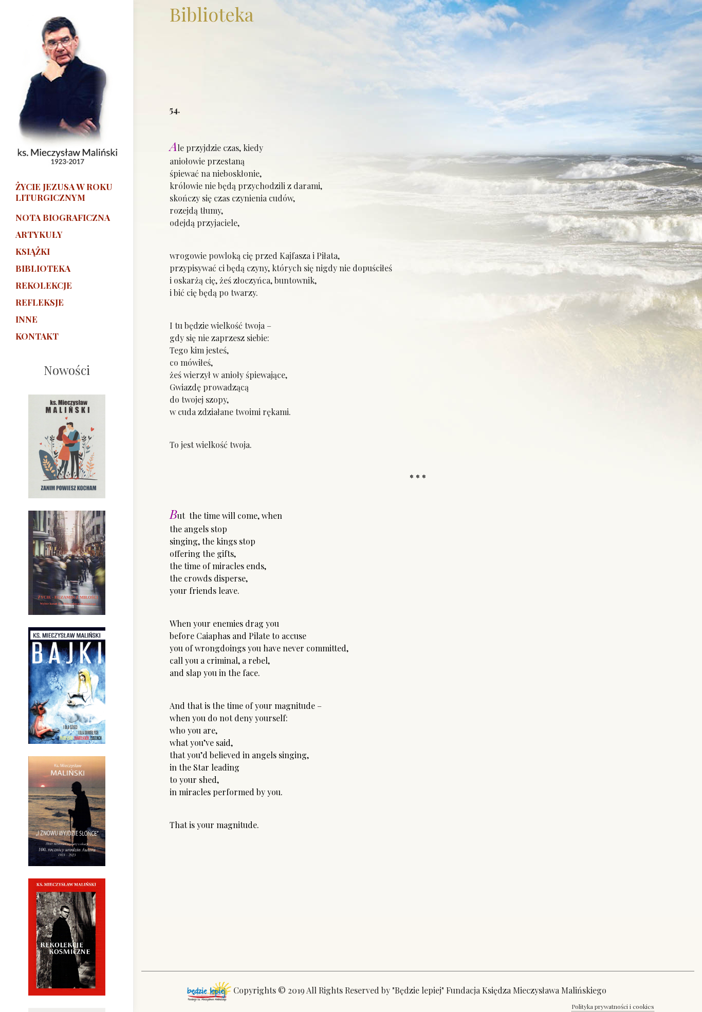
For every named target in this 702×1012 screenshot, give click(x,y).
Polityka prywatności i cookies (612, 1006)
